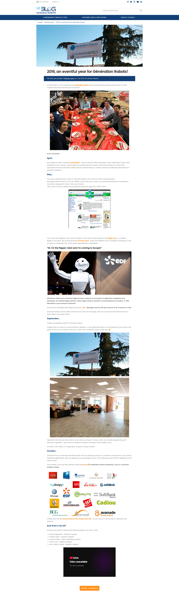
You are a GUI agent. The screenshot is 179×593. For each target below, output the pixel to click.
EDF (84, 308)
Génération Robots (82, 85)
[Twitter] (131, 2)
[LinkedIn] (141, 2)
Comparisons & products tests (55, 17)
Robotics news (49, 22)
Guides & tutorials (128, 17)
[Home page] (51, 11)
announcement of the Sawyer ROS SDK (77, 519)
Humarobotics (74, 163)
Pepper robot (112, 238)
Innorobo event (83, 241)
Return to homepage (89, 588)
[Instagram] (134, 2)
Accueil (40, 22)
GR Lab (85, 465)
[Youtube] (137, 2)
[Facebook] (128, 2)
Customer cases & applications (94, 17)
